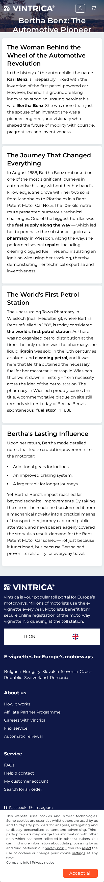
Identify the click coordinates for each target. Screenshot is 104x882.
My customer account (26, 781)
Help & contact (19, 773)
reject (86, 848)
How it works (17, 704)
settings (78, 853)
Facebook (17, 807)
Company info (17, 862)
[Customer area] (80, 8)
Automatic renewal (23, 736)
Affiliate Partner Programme (32, 712)
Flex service (16, 728)
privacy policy (55, 848)
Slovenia (69, 671)
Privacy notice (43, 862)
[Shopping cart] (93, 8)
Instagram (44, 807)
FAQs (9, 765)
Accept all (80, 873)
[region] (52, 878)
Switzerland (36, 677)
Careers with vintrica (24, 720)
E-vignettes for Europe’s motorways (48, 657)
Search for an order (23, 789)
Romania (59, 677)
